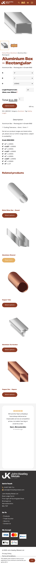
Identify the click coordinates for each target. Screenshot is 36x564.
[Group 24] (7, 2)
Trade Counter (8, 518)
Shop (8, 53)
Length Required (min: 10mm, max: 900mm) (10, 91)
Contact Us (7, 523)
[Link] (22, 2)
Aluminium (14, 53)
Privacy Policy (6, 553)
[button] (19, 2)
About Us (6, 521)
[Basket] (28, 2)
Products (6, 516)
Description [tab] (18, 120)
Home (4, 53)
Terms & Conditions (9, 556)
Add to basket (9, 106)
